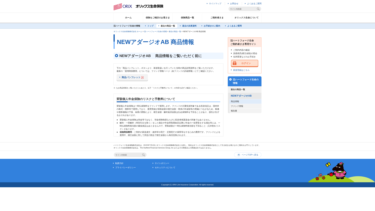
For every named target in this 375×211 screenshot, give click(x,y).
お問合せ (234, 3)
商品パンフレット (131, 77)
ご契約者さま (217, 17)
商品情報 (235, 101)
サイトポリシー (162, 163)
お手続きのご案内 (212, 26)
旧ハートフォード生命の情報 (155, 31)
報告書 (234, 111)
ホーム (128, 17)
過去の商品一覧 (168, 26)
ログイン (246, 63)
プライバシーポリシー (125, 167)
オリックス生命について (247, 17)
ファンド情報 (237, 106)
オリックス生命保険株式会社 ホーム (128, 31)
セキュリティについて (165, 167)
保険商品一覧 (187, 17)
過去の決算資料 (189, 26)
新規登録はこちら (241, 70)
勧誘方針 (119, 163)
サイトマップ (215, 3)
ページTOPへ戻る (250, 155)
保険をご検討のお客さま (158, 17)
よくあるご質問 (254, 3)
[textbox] (243, 9)
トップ (150, 26)
